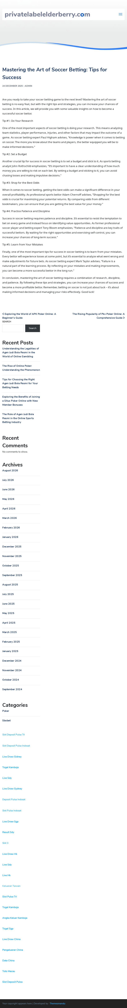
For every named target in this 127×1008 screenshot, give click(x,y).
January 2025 (10, 651)
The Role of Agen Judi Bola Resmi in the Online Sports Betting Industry (18, 418)
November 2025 (12, 556)
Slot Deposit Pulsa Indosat (16, 745)
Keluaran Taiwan (11, 886)
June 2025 (8, 603)
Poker (5, 711)
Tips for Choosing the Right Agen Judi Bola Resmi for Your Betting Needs (20, 383)
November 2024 (12, 670)
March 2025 (9, 632)
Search (6, 321)
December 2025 (12, 546)
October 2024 (10, 679)
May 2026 (8, 499)
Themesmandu (57, 1003)
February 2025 (11, 641)
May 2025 (8, 613)
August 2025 (10, 584)
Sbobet (6, 720)
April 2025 (8, 622)
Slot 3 (5, 843)
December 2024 (12, 660)
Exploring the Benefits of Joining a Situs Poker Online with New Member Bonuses (21, 400)
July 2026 (8, 480)
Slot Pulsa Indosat (11, 810)
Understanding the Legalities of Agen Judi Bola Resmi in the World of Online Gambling (20, 352)
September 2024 (12, 689)
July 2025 (8, 594)
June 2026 (8, 489)
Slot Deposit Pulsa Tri (13, 734)
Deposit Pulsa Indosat (13, 799)
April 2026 (8, 508)
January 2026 (10, 537)
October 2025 (10, 565)
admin (28, 85)
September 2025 (12, 575)
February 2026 (11, 527)
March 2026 (9, 518)
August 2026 (10, 470)
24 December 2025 (12, 85)
